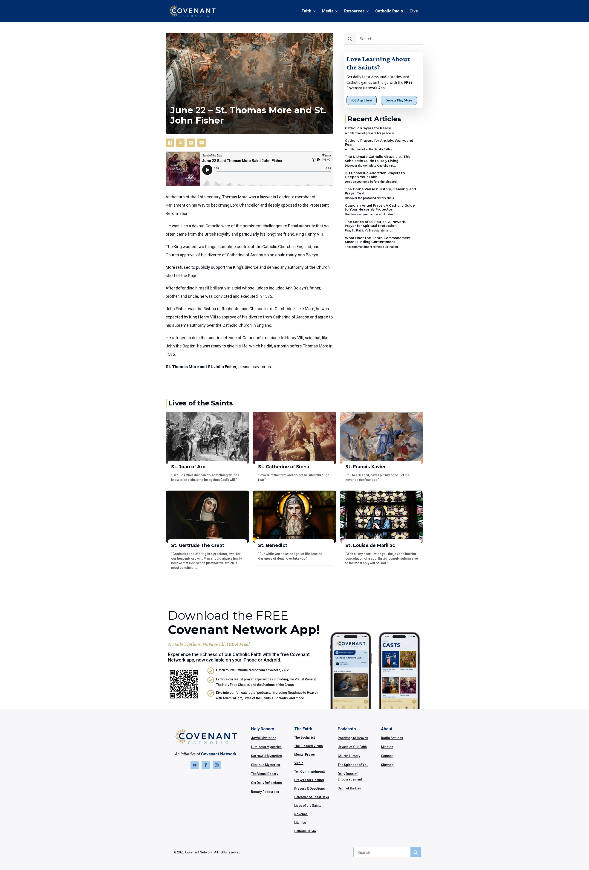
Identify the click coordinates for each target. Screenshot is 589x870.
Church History (349, 756)
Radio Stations (392, 738)
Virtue (298, 763)
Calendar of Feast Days (311, 797)
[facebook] (206, 765)
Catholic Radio (389, 11)
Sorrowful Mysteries (266, 756)
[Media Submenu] (337, 11)
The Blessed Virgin (308, 746)
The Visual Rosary (264, 774)
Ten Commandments (310, 771)
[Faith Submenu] (315, 11)
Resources (354, 11)
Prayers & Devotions (309, 788)
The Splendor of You (353, 765)
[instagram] (217, 765)
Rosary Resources (265, 792)
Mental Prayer (304, 754)
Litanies (300, 822)
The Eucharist (304, 737)
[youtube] (195, 765)
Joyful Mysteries (263, 738)
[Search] (350, 39)
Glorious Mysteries (265, 765)
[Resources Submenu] (368, 11)
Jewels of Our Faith (352, 747)
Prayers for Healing (309, 780)
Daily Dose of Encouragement (350, 776)
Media (328, 11)
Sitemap (387, 765)
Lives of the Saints (307, 805)
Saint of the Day (349, 788)
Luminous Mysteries (266, 747)
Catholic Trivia (305, 831)
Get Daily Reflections (266, 783)
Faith (306, 11)
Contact (387, 756)
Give (414, 11)
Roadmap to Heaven (353, 738)
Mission (387, 747)
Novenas (301, 814)
